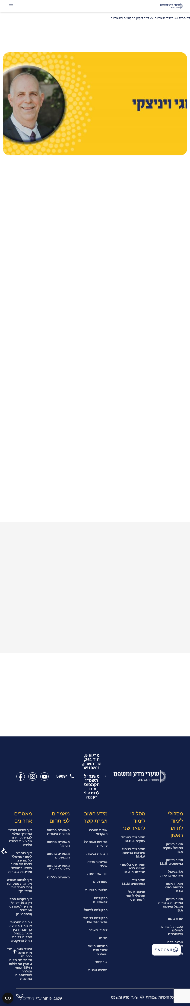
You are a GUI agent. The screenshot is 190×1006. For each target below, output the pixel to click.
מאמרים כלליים (58, 877)
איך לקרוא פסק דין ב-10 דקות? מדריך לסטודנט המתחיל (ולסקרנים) (20, 906)
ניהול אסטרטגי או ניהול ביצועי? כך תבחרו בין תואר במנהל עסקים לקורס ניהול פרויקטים (20, 931)
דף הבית (184, 18)
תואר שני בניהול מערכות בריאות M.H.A (133, 852)
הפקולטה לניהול (96, 910)
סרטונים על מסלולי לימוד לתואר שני (135, 895)
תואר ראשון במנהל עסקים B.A (173, 847)
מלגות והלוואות (96, 890)
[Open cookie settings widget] (7, 998)
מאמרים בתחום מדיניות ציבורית (58, 832)
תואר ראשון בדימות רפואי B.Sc (173, 887)
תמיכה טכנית (98, 970)
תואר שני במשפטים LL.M (133, 882)
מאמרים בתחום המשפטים (58, 855)
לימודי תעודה (98, 930)
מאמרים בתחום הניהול (58, 843)
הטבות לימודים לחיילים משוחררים (172, 930)
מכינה (103, 938)
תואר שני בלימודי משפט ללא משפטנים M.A (132, 868)
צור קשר (101, 962)
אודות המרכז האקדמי (98, 832)
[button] (16, 167)
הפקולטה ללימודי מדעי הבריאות (95, 920)
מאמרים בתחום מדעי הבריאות (58, 867)
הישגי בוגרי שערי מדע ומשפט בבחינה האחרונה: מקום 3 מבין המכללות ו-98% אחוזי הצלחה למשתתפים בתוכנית (19, 964)
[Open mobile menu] (11, 6)
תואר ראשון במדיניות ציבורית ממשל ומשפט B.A (170, 904)
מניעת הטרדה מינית (97, 863)
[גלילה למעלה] (14, 951)
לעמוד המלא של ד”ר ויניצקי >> (160, 515)
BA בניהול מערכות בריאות (171, 873)
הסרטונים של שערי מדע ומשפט (98, 949)
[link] (44, 776)
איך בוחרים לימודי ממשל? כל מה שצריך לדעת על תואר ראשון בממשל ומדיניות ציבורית (20, 862)
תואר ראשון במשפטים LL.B (171, 861)
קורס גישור (175, 918)
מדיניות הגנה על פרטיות (96, 843)
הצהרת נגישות (97, 853)
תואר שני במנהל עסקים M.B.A (133, 839)
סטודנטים (100, 881)
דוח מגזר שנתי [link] (97, 873)
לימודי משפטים (164, 18)
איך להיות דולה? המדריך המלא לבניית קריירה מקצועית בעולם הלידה (20, 837)
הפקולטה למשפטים (100, 900)
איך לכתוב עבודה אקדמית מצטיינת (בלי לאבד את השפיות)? (19, 885)
